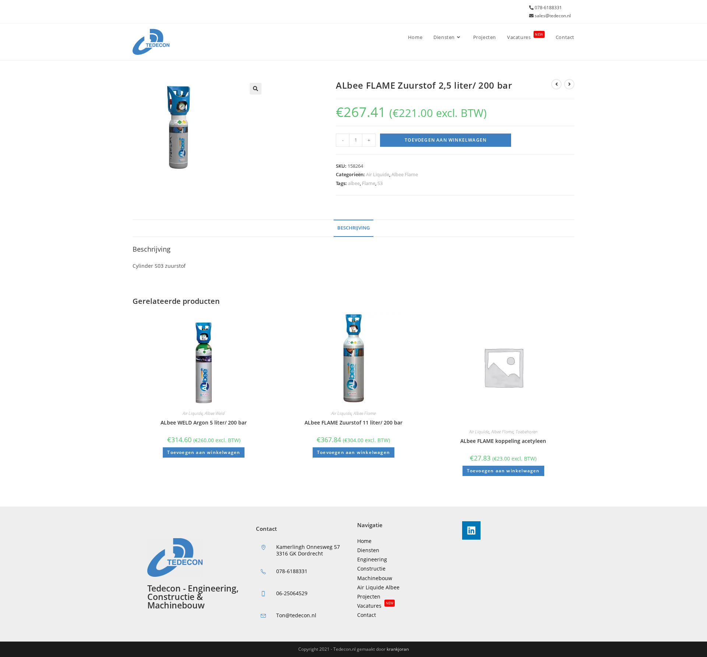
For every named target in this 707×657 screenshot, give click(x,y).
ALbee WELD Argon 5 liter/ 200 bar (204, 422)
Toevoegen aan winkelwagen (445, 140)
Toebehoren (527, 432)
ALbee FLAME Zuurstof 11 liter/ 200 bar (353, 422)
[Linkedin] (471, 530)
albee (354, 183)
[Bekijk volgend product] (569, 84)
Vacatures (375, 605)
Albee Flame (404, 174)
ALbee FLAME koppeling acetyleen (503, 440)
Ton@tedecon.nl (296, 615)
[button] (255, 89)
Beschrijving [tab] (353, 228)
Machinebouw (374, 578)
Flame (368, 183)
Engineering (372, 559)
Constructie (371, 568)
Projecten (368, 596)
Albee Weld (215, 413)
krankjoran (398, 649)
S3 (380, 183)
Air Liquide (377, 174)
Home (364, 540)
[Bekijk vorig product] (556, 84)
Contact (366, 614)
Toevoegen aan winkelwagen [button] (203, 452)
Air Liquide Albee (378, 587)
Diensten (368, 550)
